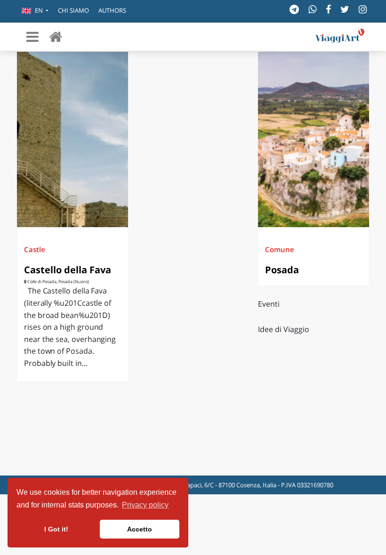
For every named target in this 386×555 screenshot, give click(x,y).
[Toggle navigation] (32, 37)
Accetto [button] (139, 529)
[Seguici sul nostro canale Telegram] (294, 9)
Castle (34, 249)
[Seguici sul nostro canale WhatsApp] (312, 9)
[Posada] (313, 139)
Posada (282, 269)
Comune (279, 249)
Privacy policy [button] (145, 505)
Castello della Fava (67, 269)
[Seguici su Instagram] (362, 9)
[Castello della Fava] (72, 139)
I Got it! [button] (56, 529)
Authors (112, 10)
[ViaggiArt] (55, 36)
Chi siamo (73, 10)
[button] (35, 11)
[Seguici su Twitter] (345, 9)
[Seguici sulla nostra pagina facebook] (328, 9)
